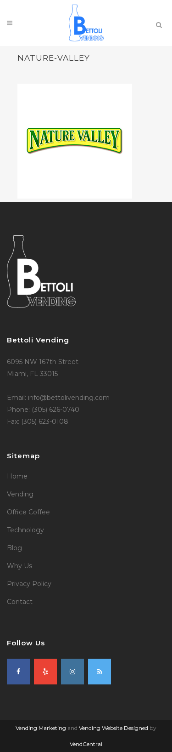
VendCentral (86, 744)
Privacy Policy (29, 584)
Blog (14, 548)
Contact (20, 602)
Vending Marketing (41, 727)
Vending (20, 494)
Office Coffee (28, 512)
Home (17, 476)
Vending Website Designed (113, 727)
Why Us (19, 566)
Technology (25, 530)
